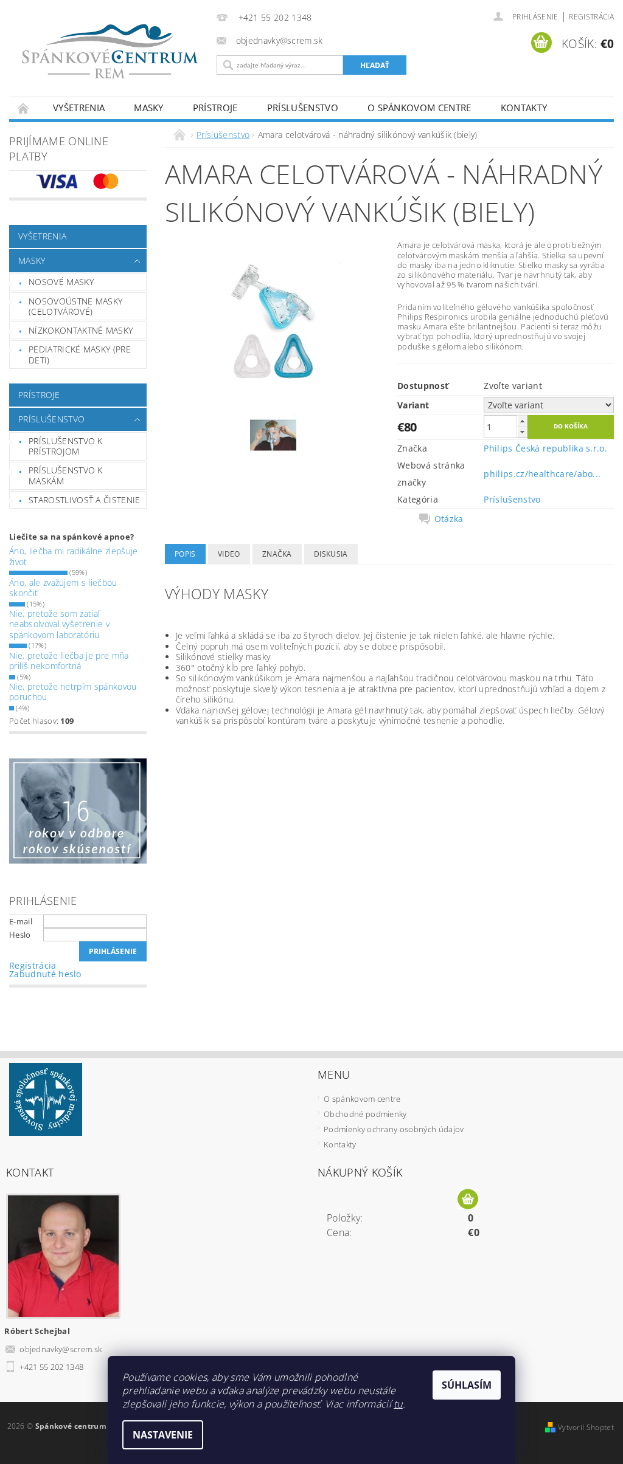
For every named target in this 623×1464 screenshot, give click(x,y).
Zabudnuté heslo (45, 974)
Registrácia (591, 17)
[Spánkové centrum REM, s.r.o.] (109, 51)
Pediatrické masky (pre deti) (80, 354)
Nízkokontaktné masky (81, 330)
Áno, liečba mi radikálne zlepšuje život (73, 556)
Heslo (20, 934)
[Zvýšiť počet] (522, 421)
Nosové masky (61, 281)
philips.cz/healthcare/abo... (542, 473)
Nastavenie (163, 1435)
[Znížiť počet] (522, 432)
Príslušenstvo (302, 107)
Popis (185, 554)
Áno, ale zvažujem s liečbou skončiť (63, 588)
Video (229, 554)
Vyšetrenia (79, 107)
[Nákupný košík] (468, 1200)
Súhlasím (467, 1385)
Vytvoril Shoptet (586, 1427)
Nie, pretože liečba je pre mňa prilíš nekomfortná (69, 661)
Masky (149, 107)
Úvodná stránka (23, 108)
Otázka (449, 519)
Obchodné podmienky (365, 1113)
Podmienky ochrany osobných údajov (394, 1129)
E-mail (20, 921)
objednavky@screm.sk (60, 1349)
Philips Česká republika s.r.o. (545, 448)
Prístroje (215, 107)
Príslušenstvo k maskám (66, 475)
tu (398, 1404)
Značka (277, 554)
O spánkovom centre (419, 107)
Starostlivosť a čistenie (85, 500)
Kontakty (524, 107)
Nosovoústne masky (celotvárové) (75, 306)
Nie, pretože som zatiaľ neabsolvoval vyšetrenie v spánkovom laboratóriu (59, 624)
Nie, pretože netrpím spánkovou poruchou (73, 692)
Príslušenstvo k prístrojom (66, 446)
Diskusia (331, 554)
